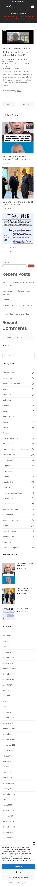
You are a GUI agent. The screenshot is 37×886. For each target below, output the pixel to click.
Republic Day (7, 498)
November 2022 (8, 827)
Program (6, 487)
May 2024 (6, 767)
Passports (6, 465)
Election (7, 64)
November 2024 (9, 734)
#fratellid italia (9, 68)
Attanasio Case (8, 373)
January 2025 (7, 723)
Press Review (7, 482)
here (19, 91)
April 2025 (6, 707)
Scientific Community (11, 509)
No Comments (9, 62)
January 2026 (7, 663)
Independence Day (10, 438)
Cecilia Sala (7, 378)
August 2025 (7, 685)
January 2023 (7, 816)
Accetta (18, 866)
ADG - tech (23, 59)
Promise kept (9, 247)
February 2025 (8, 718)
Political (26, 64)
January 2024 (7, 789)
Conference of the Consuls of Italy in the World (17, 203)
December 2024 (9, 728)
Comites (5, 405)
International (7, 444)
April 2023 (6, 799)
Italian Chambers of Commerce (15, 449)
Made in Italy (7, 460)
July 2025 (6, 690)
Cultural (5, 411)
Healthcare (19, 64)
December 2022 (9, 821)
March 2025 (7, 712)
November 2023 (8, 794)
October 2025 (8, 679)
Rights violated (8, 504)
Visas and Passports (10, 547)
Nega (18, 872)
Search (5, 262)
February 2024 (8, 783)
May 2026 (6, 641)
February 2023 (8, 810)
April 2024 (6, 772)
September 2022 (9, 838)
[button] (34, 844)
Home (13, 14)
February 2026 (8, 657)
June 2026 (6, 636)
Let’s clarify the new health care (25, 564)
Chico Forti (6, 395)
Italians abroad (8, 455)
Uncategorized (8, 536)
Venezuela (6, 542)
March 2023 (7, 805)
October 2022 (8, 832)
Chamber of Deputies (11, 384)
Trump (21, 14)
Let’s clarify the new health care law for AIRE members (16, 157)
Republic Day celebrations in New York (17, 305)
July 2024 (6, 756)
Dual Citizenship (8, 416)
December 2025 (9, 668)
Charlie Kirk (7, 389)
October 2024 (8, 739)
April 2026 (6, 647)
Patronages (7, 471)
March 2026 (7, 652)
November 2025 (8, 674)
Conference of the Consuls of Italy (24, 589)
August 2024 (7, 750)
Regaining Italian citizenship (13, 493)
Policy (17, 68)
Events (12, 64)
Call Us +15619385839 (18, 2)
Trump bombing (9, 531)
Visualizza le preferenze (18, 878)
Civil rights (6, 400)
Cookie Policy (13, 883)
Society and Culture (10, 520)
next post (26, 104)
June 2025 (6, 696)
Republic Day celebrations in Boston (17, 314)
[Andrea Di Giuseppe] (10, 7)
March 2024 (7, 778)
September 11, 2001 (9, 515)
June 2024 (6, 761)
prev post (9, 104)
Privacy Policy (22, 883)
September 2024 (9, 745)
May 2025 (6, 701)
